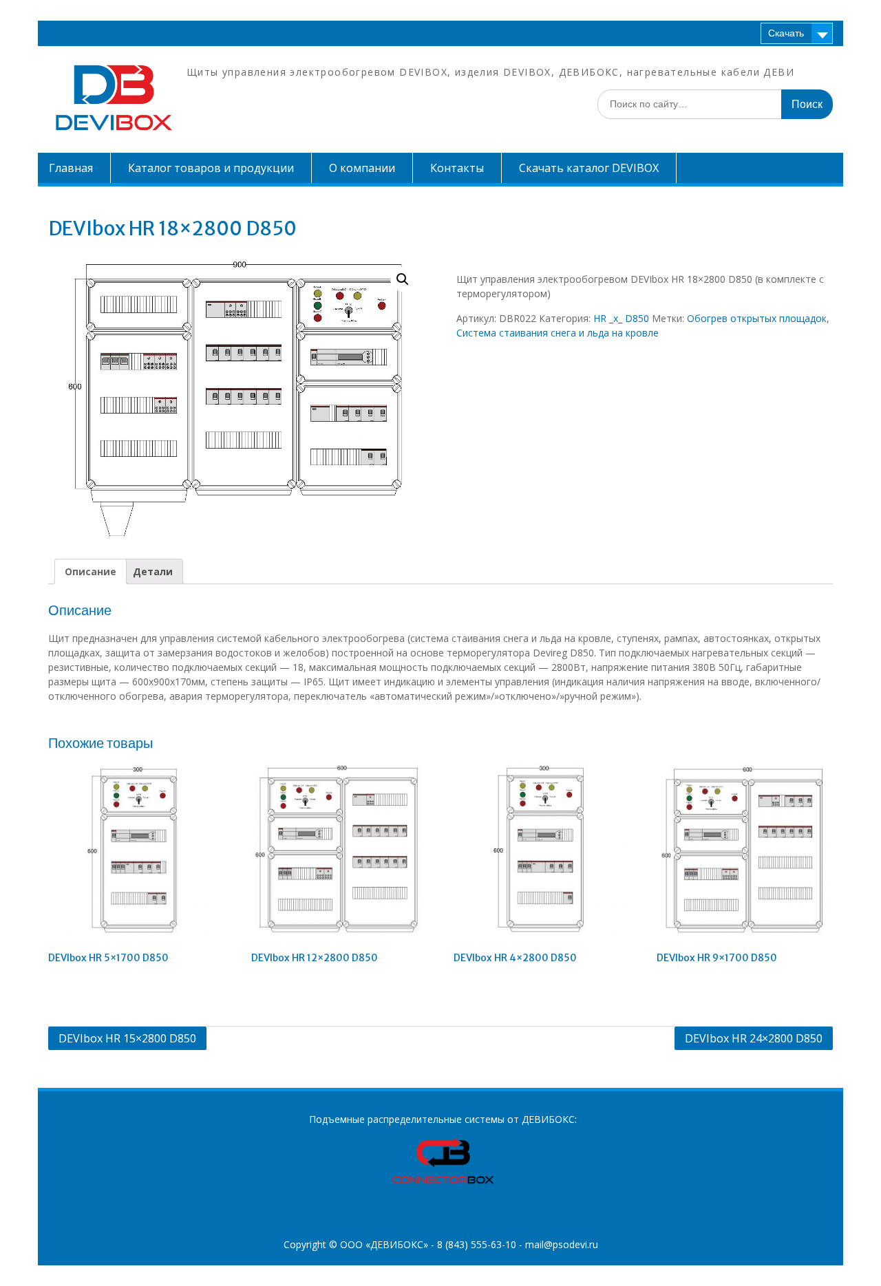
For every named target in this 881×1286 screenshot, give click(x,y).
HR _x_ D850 (621, 318)
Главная (71, 167)
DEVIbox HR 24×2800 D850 (753, 1038)
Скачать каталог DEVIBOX (589, 167)
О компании (362, 167)
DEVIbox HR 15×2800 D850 (127, 1038)
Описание (90, 571)
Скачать (786, 33)
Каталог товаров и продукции (211, 167)
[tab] (90, 571)
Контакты (457, 167)
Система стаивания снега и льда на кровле (557, 332)
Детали (153, 571)
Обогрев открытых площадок (757, 318)
